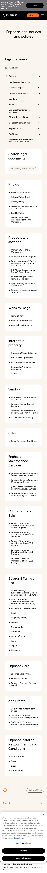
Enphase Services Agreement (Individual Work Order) (24, 474)
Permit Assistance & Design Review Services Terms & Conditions (23, 263)
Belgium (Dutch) (18, 636)
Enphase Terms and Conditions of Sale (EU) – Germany (22, 534)
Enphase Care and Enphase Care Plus (23, 684)
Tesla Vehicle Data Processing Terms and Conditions (21, 220)
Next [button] (35, 5)
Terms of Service (19, 316)
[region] (23, 837)
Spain (13, 761)
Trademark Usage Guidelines (24, 353)
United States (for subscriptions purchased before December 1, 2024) (23, 602)
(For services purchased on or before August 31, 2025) (23, 488)
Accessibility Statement (22, 325)
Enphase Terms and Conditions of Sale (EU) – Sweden (22, 552)
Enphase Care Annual (21, 674)
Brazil (13, 613)
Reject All (23, 851)
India (13, 641)
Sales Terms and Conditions (24, 441)
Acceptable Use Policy (21, 321)
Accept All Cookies (23, 858)
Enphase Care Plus (19, 679)
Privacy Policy (17, 202)
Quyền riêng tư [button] (26, 864)
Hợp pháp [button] (6, 864)
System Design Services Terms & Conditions (22, 278)
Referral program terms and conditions (24, 291)
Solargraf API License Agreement (21, 368)
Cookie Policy (17, 213)
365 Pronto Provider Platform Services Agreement (25, 717)
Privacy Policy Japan (20, 192)
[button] (43, 15)
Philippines (16, 650)
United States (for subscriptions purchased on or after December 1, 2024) (24, 593)
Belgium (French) (19, 618)
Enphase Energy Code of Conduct (22, 405)
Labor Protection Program (23, 257)
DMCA (14, 374)
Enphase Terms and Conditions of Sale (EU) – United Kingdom (22, 526)
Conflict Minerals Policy (22, 418)
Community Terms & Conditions (20, 251)
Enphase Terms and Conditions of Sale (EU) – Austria (22, 543)
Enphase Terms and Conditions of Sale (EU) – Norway (22, 561)
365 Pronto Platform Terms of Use (23, 710)
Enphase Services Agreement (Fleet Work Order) (24, 481)
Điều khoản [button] (15, 864)
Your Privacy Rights (23, 843)
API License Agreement (22, 358)
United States (17, 757)
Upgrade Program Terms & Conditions (23, 285)
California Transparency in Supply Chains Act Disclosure (24, 412)
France (14, 622)
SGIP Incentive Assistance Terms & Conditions (23, 271)
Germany (15, 632)
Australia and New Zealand (23, 608)
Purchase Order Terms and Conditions (23, 398)
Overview (13, 68)
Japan (14, 646)
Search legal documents (17, 156)
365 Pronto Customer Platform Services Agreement (25, 723)
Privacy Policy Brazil (20, 197)
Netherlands (17, 627)
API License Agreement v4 (23, 362)
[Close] (43, 814)
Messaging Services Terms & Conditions (24, 207)
